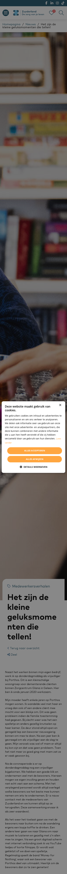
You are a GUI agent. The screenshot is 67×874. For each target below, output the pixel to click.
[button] (33, 467)
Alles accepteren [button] (34, 450)
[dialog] (33, 437)
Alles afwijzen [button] (35, 459)
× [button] (60, 405)
